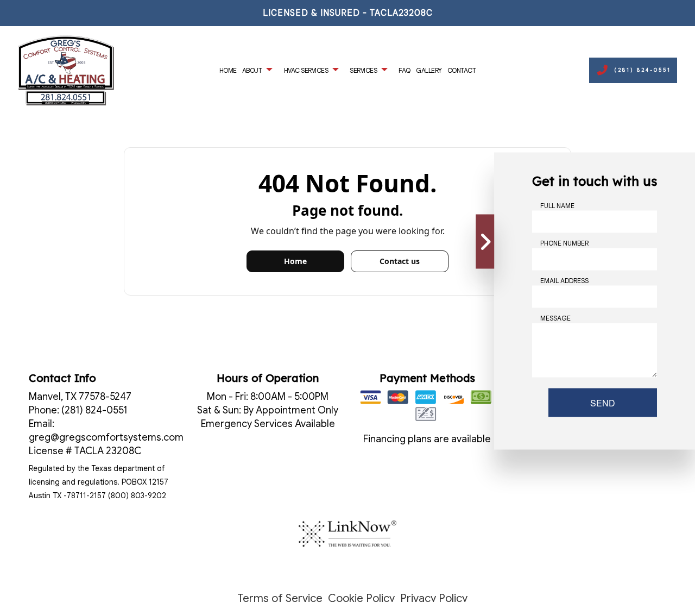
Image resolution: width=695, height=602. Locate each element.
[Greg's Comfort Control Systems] (66, 69)
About (252, 70)
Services (363, 70)
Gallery (429, 70)
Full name (557, 206)
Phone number (564, 243)
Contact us (400, 261)
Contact (461, 70)
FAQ (404, 70)
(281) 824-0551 (642, 70)
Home (228, 70)
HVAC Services (306, 70)
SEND (602, 403)
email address (564, 281)
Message (555, 318)
